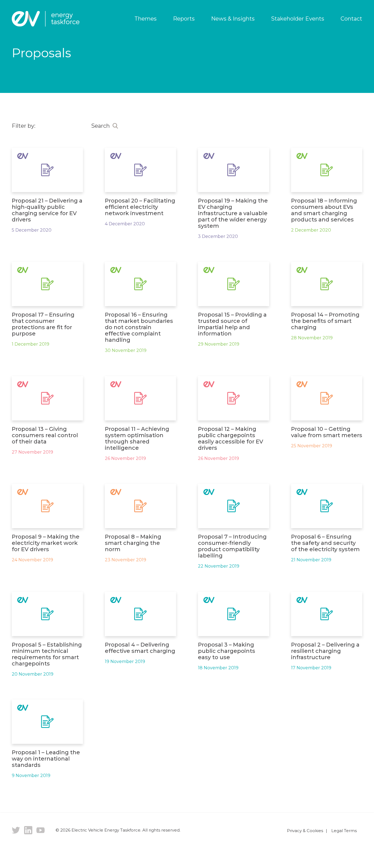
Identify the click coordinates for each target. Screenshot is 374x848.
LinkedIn (28, 830)
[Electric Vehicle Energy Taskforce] (45, 19)
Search (100, 126)
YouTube (40, 830)
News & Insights (233, 18)
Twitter (16, 830)
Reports (184, 18)
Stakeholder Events (297, 18)
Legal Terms (344, 830)
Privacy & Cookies (305, 830)
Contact (351, 18)
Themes (145, 18)
